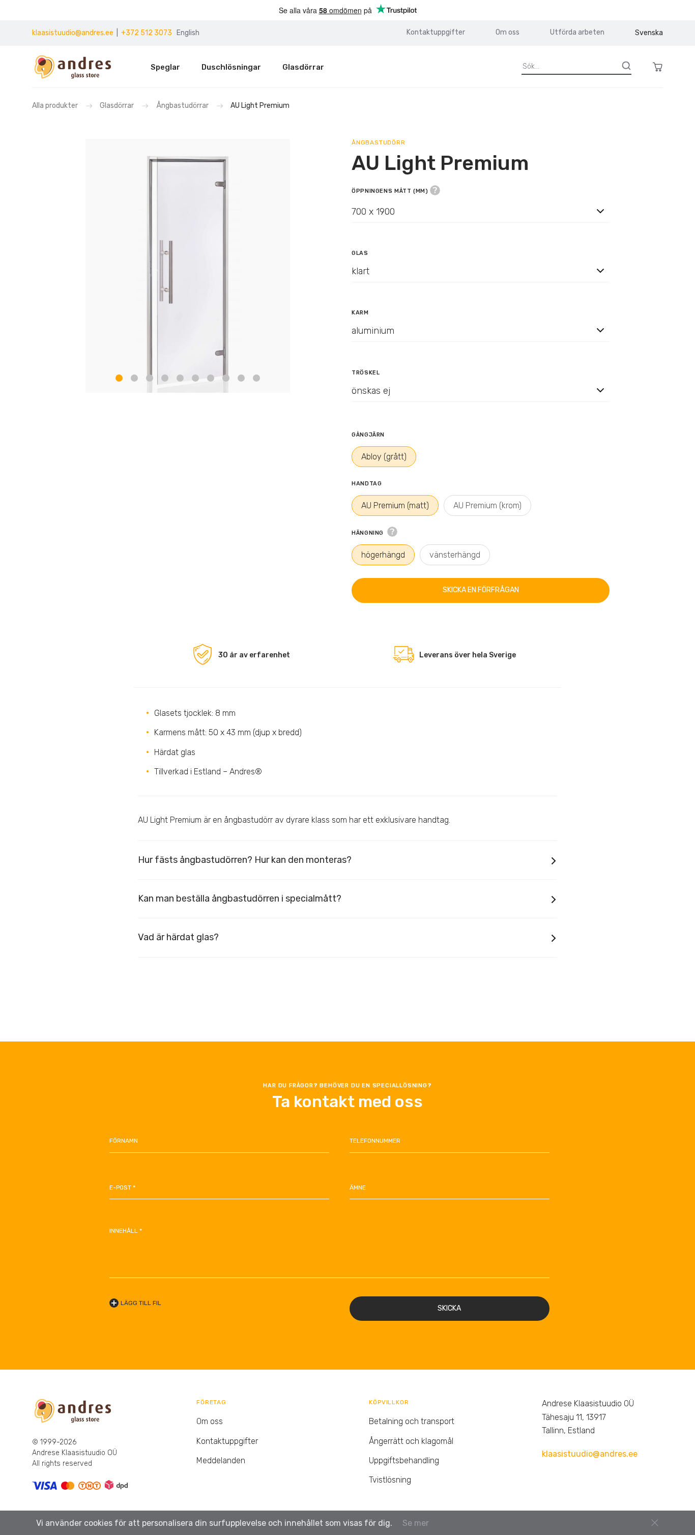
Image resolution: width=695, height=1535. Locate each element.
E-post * (122, 1187)
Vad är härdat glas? (178, 937)
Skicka (449, 1308)
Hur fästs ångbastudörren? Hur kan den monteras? (245, 859)
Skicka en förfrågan (481, 590)
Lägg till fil (141, 1303)
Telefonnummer (375, 1140)
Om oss (507, 32)
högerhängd (383, 555)
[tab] (119, 377)
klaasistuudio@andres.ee (72, 32)
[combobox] (481, 220)
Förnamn (123, 1140)
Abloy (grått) (384, 456)
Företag (211, 1402)
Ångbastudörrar (182, 105)
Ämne (358, 1187)
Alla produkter (55, 105)
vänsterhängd (454, 555)
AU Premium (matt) (395, 505)
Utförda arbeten (577, 32)
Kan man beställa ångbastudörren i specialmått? (239, 898)
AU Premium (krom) (487, 505)
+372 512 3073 (146, 32)
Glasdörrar (303, 67)
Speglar (165, 67)
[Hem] (77, 67)
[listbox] (481, 211)
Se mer (415, 1523)
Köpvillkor (389, 1402)
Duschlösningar (231, 67)
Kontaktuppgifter (436, 32)
